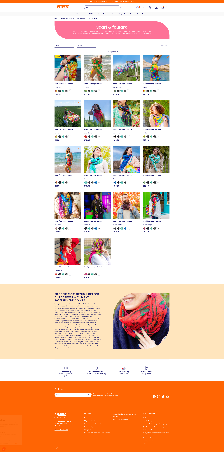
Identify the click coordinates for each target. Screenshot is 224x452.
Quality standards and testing (153, 427)
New (99, 14)
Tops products (108, 14)
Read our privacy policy (9, 429)
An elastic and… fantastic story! (95, 424)
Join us (145, 444)
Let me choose (20, 443)
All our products (81, 14)
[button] (4, 449)
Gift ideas (92, 14)
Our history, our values (92, 418)
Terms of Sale (148, 430)
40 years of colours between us (95, 421)
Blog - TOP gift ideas (120, 419)
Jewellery (118, 14)
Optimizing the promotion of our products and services (18, 434)
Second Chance (129, 14)
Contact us (63, 429)
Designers (87, 430)
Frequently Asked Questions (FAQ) (155, 424)
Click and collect (149, 418)
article (148, 34)
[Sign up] (89, 395)
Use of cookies (148, 438)
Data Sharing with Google (11, 436)
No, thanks (8, 443)
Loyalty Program (149, 421)
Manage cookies (148, 441)
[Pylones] (63, 7)
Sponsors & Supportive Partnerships (97, 433)
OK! (32, 443)
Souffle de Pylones (90, 427)
